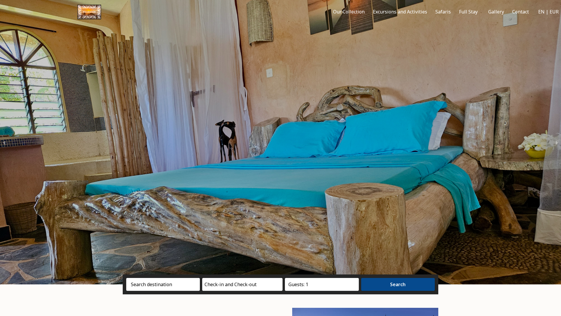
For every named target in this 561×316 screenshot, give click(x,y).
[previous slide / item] (4, 142)
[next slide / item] (557, 142)
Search (398, 284)
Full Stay (468, 11)
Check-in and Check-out (231, 284)
